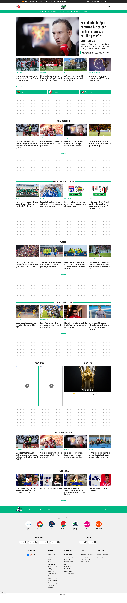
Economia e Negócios (54, 583)
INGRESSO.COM (34, 1)
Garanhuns (44, 542)
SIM (84, 397)
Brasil (49, 559)
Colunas (30, 509)
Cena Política (51, 564)
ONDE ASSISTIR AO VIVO (63, 181)
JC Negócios (51, 569)
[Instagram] (31, 555)
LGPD (65, 564)
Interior (92, 542)
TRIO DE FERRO (63, 121)
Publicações (67, 566)
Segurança (51, 571)
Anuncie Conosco (85, 562)
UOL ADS (64, 1)
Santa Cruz (54, 11)
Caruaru (32, 542)
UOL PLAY (58, 1)
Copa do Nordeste (64, 11)
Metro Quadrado (52, 580)
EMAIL (104, 1)
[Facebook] (28, 555)
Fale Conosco (68, 571)
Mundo (50, 562)
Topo (105, 509)
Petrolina (55, 542)
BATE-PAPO (96, 1)
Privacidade (67, 559)
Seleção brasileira (76, 11)
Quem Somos (68, 554)
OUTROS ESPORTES (63, 302)
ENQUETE (88, 363)
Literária (50, 587)
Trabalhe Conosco (69, 573)
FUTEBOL (63, 242)
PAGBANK (47, 1)
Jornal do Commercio (102, 554)
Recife (23, 542)
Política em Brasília (53, 566)
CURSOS (53, 1)
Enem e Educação (53, 578)
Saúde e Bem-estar (53, 573)
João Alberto (51, 585)
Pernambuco (51, 554)
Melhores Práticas (69, 562)
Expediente (67, 569)
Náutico (47, 11)
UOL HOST (41, 1)
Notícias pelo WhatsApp (86, 554)
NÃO (91, 397)
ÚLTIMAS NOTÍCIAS (63, 432)
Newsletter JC (84, 557)
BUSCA (88, 1)
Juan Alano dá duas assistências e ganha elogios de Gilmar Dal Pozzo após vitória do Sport (95, 52)
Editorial (48, 509)
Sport (41, 11)
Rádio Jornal (100, 557)
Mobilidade (51, 576)
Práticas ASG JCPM (69, 557)
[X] (35, 555)
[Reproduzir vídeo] (27, 386)
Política (50, 557)
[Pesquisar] (109, 6)
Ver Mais (63, 153)
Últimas (85, 11)
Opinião (39, 509)
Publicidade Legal (85, 559)
